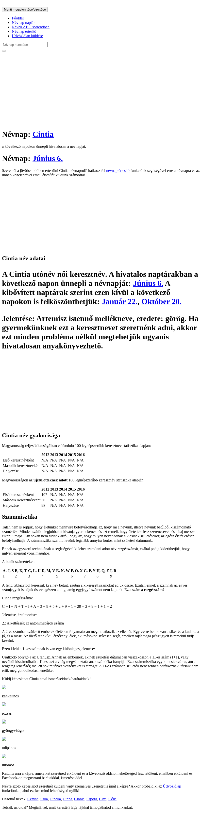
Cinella (55, 799)
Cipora (91, 799)
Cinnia (79, 799)
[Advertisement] (101, 90)
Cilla (44, 799)
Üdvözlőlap (172, 786)
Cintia (43, 134)
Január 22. (119, 301)
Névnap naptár (23, 22)
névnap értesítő (118, 170)
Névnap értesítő (24, 31)
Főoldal (18, 18)
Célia (112, 799)
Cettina (32, 799)
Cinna (67, 799)
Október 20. (161, 301)
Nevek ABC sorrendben (31, 27)
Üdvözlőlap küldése (27, 36)
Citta (102, 799)
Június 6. (48, 158)
